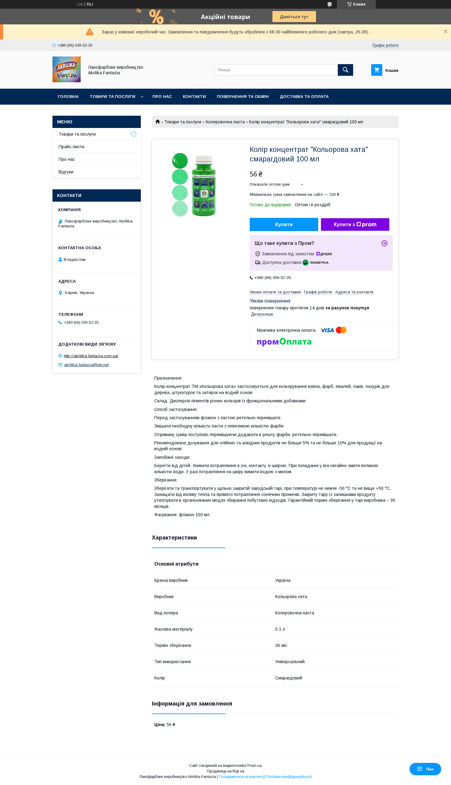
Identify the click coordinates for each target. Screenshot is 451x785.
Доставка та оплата (304, 96)
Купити (284, 224)
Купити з (344, 224)
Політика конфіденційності (288, 777)
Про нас (162, 96)
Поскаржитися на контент (241, 777)
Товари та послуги (112, 96)
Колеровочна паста (225, 121)
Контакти (194, 96)
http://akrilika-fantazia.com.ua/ (91, 356)
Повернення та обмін (243, 96)
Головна (68, 96)
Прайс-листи (71, 146)
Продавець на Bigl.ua (225, 771)
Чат (430, 769)
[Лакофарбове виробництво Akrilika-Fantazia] (66, 80)
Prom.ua (254, 766)
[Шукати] (345, 70)
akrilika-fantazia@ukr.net (86, 364)
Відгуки (66, 171)
